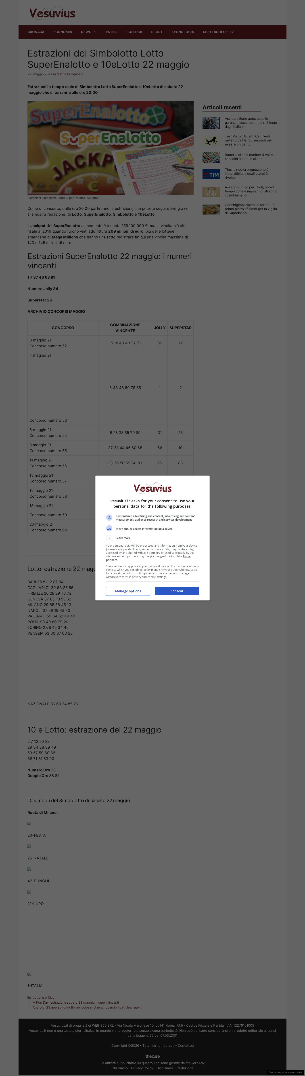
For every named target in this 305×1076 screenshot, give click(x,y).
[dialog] (152, 538)
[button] (152, 538)
